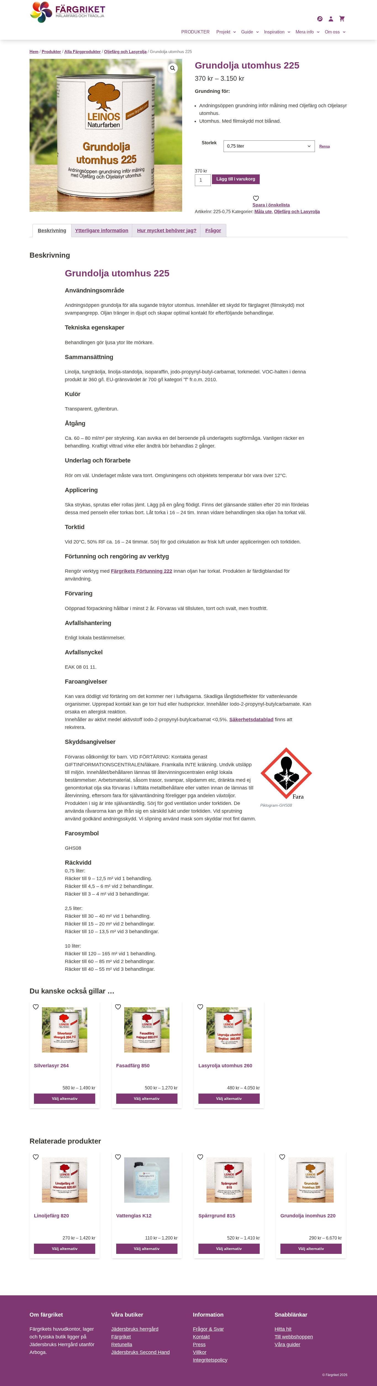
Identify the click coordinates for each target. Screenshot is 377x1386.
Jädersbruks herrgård (134, 1329)
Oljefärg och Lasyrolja (125, 51)
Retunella (121, 1344)
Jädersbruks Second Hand (140, 1352)
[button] (173, 68)
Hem (34, 51)
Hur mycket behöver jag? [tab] (167, 230)
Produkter (51, 51)
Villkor (199, 1352)
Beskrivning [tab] (52, 230)
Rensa (324, 146)
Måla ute (263, 211)
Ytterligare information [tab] (101, 230)
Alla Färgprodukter (82, 51)
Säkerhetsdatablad (251, 719)
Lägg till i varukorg (235, 179)
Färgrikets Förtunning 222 (141, 571)
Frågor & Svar (208, 1329)
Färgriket (121, 1337)
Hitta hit (283, 1329)
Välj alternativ (65, 1098)
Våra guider (287, 1344)
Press (199, 1344)
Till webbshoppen (294, 1337)
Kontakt (201, 1337)
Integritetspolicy (210, 1360)
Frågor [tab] (213, 230)
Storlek (209, 142)
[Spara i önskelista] (36, 1010)
